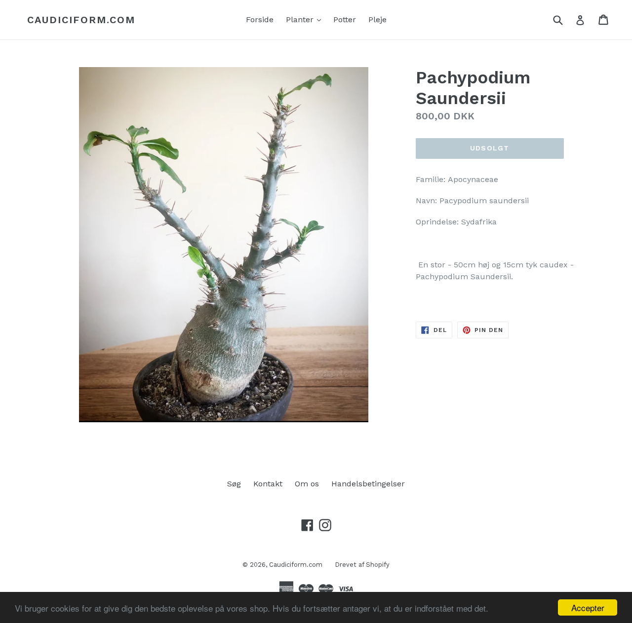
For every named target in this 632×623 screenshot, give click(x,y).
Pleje (377, 19)
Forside (260, 19)
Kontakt (267, 483)
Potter (344, 19)
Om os (307, 483)
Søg (234, 483)
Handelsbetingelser (368, 483)
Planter (306, 19)
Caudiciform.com (81, 20)
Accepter (587, 607)
